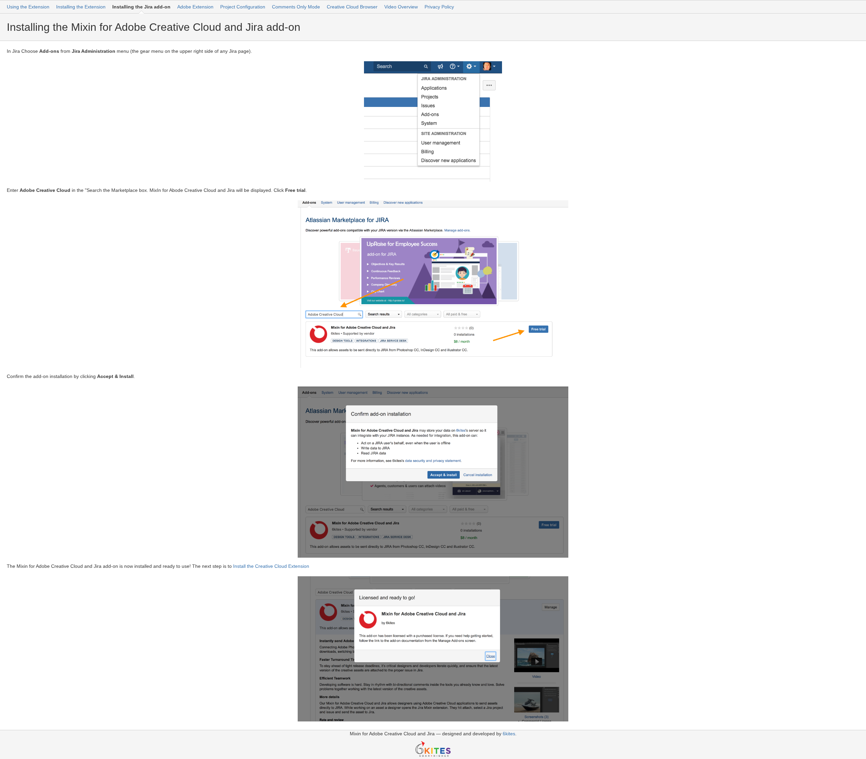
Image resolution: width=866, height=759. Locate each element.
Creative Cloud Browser (352, 6)
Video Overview (401, 6)
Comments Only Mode (296, 6)
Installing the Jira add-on (141, 6)
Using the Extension (28, 6)
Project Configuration (242, 6)
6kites (509, 733)
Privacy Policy (439, 6)
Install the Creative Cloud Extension (271, 566)
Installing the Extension (81, 6)
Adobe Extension (195, 6)
